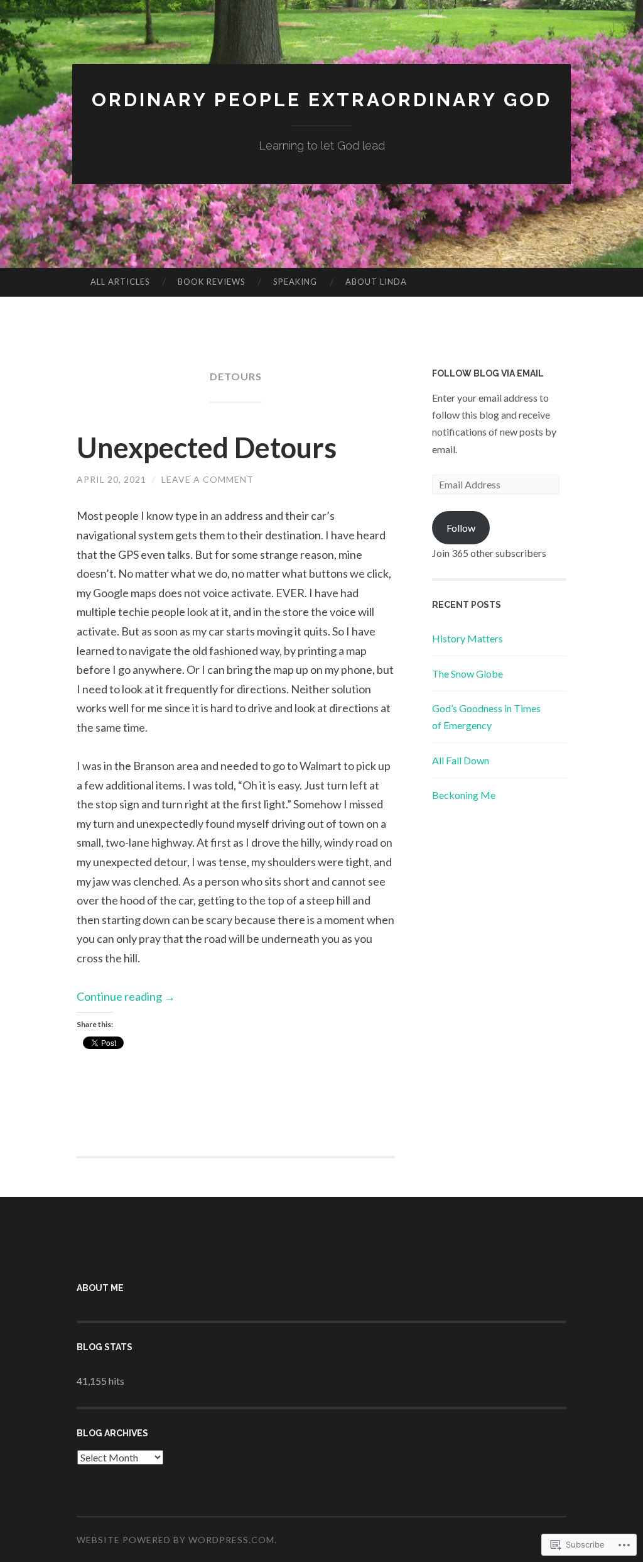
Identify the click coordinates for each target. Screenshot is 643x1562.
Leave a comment (207, 479)
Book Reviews (212, 282)
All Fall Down (460, 760)
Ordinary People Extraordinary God (322, 100)
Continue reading (126, 996)
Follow (460, 528)
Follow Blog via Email (488, 373)
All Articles (120, 282)
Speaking (295, 282)
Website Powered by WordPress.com (175, 1539)
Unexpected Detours (207, 448)
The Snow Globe (467, 673)
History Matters (467, 638)
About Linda (376, 282)
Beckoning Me (463, 795)
